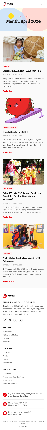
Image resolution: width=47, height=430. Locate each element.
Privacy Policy (8, 380)
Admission (6, 342)
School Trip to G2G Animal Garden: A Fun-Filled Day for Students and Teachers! (22, 196)
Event (6, 66)
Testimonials (7, 363)
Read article (7, 91)
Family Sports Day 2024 (15, 132)
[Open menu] (41, 4)
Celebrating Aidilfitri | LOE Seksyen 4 (22, 70)
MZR (26, 426)
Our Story (6, 352)
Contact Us (7, 373)
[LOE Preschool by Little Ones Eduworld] (8, 4)
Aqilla (7, 74)
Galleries (6, 359)
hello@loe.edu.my (15, 414)
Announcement (10, 127)
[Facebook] (15, 320)
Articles (5, 356)
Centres (6, 338)
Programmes (7, 331)
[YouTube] (21, 320)
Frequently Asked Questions (13, 377)
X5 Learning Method (10, 335)
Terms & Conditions (10, 384)
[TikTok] (5, 320)
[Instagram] (10, 320)
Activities (8, 188)
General (7, 253)
